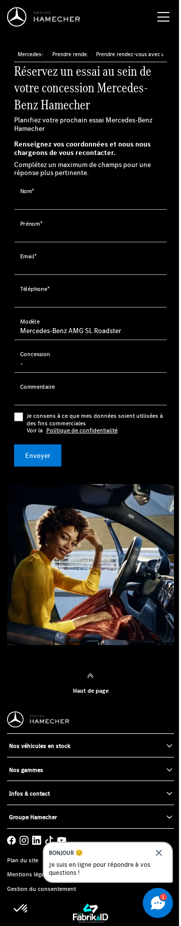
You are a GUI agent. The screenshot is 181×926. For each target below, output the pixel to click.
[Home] (46, 17)
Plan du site (22, 860)
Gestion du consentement (41, 888)
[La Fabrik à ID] (90, 912)
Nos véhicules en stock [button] (39, 745)
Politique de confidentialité (82, 430)
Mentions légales (29, 874)
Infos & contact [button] (29, 793)
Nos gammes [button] (26, 770)
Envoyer (37, 455)
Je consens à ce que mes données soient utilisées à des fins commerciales (95, 423)
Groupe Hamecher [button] (33, 817)
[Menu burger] (163, 17)
